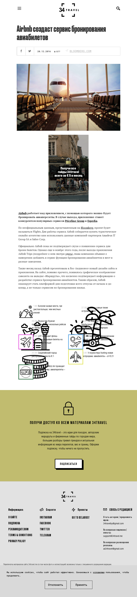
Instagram (46, 517)
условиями (98, 572)
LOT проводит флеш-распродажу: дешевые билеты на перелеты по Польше (47, 339)
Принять (81, 584)
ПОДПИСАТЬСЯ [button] (68, 464)
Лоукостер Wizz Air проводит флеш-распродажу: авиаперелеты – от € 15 (48, 369)
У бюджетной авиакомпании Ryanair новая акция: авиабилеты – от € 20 (98, 339)
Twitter (45, 529)
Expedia (92, 221)
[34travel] (69, 10)
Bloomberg (87, 227)
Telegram (45, 535)
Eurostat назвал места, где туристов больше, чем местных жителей (47, 309)
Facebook (45, 523)
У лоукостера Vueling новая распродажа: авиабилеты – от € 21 (98, 354)
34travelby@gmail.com (113, 523)
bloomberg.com (80, 51)
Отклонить (55, 584)
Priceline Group (74, 221)
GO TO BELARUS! (81, 517)
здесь (68, 253)
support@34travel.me (112, 536)
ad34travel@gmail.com (113, 548)
